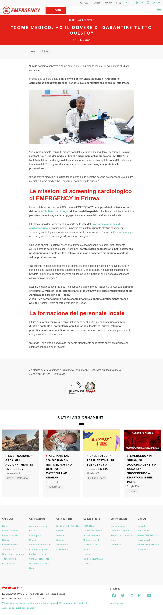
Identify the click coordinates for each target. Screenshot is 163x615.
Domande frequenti (120, 530)
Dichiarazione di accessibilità (73, 603)
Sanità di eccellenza (39, 558)
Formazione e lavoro (39, 563)
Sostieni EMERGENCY (67, 526)
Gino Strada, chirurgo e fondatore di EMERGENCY (13, 559)
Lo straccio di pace (92, 530)
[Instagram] (154, 2)
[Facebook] (137, 2)
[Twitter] (142, 2)
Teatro (86, 554)
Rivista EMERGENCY (148, 535)
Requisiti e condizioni (121, 535)
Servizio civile (144, 540)
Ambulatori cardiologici (55, 211)
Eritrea (45, 51)
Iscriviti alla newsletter (148, 544)
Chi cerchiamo (117, 526)
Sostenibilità (8, 549)
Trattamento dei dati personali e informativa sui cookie (29, 603)
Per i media (84, 3)
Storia (5, 526)
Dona (58, 10)
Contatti (141, 526)
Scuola (86, 549)
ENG (128, 2)
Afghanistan (54, 486)
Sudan (132, 491)
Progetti (33, 540)
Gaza (10, 478)
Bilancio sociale (10, 544)
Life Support (35, 535)
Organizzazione (10, 530)
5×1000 (60, 530)
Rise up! (60, 540)
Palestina (22, 478)
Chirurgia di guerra (38, 549)
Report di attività (10, 535)
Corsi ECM (115, 544)
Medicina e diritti (37, 554)
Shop (118, 3)
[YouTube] (159, 2)
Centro (121, 232)
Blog (72, 20)
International (144, 549)
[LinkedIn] (148, 2)
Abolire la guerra (91, 535)
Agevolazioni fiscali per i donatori (18, 608)
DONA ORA (62, 549)
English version (116, 603)
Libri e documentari (93, 558)
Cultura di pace (96, 478)
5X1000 (97, 3)
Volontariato (62, 544)
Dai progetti (84, 20)
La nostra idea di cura (40, 544)
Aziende (60, 535)
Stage (113, 540)
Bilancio (6, 540)
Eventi (86, 563)
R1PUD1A (108, 3)
